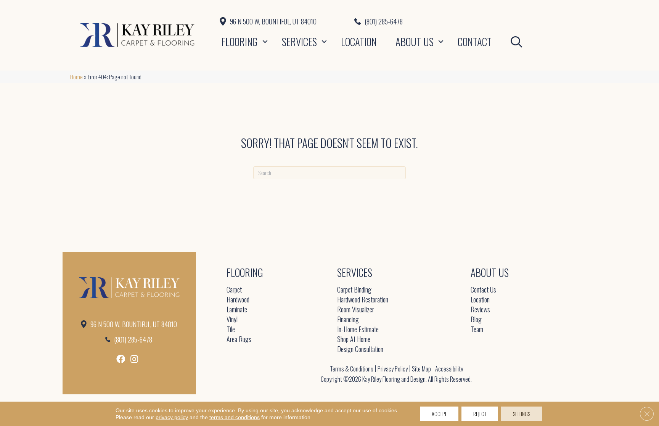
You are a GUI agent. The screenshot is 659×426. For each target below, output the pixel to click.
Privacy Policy (393, 368)
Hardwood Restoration (362, 300)
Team (477, 329)
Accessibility (449, 368)
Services (299, 41)
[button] (265, 42)
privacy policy (172, 417)
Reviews (480, 309)
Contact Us (483, 290)
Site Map (421, 368)
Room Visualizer (355, 309)
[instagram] (134, 359)
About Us (414, 41)
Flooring (239, 41)
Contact (475, 41)
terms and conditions (234, 417)
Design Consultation (360, 349)
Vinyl (232, 319)
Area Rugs (239, 339)
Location (359, 41)
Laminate (237, 309)
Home (76, 76)
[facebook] (120, 359)
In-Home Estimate (358, 329)
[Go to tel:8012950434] (471, 21)
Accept (439, 414)
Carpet (234, 290)
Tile (231, 329)
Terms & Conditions (351, 368)
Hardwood (238, 300)
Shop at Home (353, 339)
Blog (476, 319)
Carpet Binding (354, 290)
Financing (348, 319)
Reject (479, 414)
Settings (521, 414)
